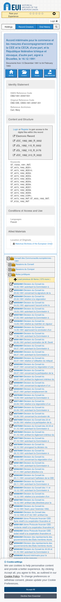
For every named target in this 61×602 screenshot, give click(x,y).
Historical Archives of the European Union (33, 243)
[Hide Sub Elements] (8, 259)
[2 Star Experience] (33, 13)
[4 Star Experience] (39, 13)
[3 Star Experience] (36, 13)
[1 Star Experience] (30, 13)
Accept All (30, 589)
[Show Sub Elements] (9, 265)
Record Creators (26, 26)
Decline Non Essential (30, 596)
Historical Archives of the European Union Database (29, 7)
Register (25, 129)
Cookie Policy (12, 576)
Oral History (44, 26)
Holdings (8, 26)
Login (53, 21)
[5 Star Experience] (42, 13)
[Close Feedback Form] (54, 13)
